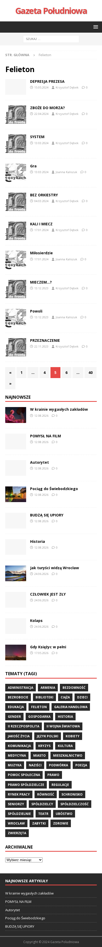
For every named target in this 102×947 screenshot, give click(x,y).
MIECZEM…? (41, 282)
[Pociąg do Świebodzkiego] (15, 494)
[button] (95, 27)
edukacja (16, 707)
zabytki (39, 823)
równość (45, 794)
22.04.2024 (41, 114)
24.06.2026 (41, 574)
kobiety (73, 736)
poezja (81, 765)
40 (90, 372)
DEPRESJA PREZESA (47, 81)
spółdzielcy (42, 804)
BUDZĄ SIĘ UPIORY (46, 515)
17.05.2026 (41, 653)
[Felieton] (15, 87)
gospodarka (39, 716)
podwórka (58, 765)
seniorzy (16, 804)
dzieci (82, 697)
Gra (33, 165)
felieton (39, 707)
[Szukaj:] (51, 38)
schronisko (72, 794)
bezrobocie (18, 697)
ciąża (65, 697)
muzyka (14, 765)
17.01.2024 (41, 230)
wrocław (16, 823)
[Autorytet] (15, 468)
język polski (47, 736)
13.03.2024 (41, 143)
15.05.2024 (41, 87)
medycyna (17, 755)
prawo (53, 775)
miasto (39, 755)
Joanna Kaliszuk (66, 172)
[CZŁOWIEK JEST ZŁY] (15, 600)
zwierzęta (17, 833)
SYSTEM (37, 136)
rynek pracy (19, 794)
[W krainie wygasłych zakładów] (15, 415)
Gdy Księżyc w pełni (48, 646)
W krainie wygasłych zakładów (59, 409)
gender (14, 716)
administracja (20, 687)
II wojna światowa (63, 726)
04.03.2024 (41, 201)
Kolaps (36, 620)
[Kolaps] (15, 626)
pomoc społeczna (24, 775)
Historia (37, 541)
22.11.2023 (41, 346)
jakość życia (19, 736)
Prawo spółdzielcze (26, 785)
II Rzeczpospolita (23, 726)
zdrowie (60, 823)
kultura (65, 746)
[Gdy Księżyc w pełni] (15, 652)
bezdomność (74, 687)
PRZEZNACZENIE (45, 340)
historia (65, 716)
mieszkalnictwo (67, 755)
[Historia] (15, 547)
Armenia (48, 687)
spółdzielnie (19, 813)
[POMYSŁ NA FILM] (15, 441)
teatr (43, 813)
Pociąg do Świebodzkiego (54, 488)
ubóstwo (64, 813)
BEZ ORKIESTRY (44, 194)
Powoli (36, 311)
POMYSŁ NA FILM (45, 435)
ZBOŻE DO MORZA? (47, 107)
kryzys (44, 746)
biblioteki (44, 697)
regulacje (60, 785)
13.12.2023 (41, 288)
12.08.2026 (41, 415)
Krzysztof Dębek (67, 87)
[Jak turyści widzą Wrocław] (15, 573)
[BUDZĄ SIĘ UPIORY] (15, 520)
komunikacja (19, 746)
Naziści (35, 765)
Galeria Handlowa (70, 707)
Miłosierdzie (41, 252)
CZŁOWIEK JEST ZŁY (48, 594)
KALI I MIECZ (41, 223)
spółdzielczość (74, 804)
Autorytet (39, 462)
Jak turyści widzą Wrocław (55, 567)
